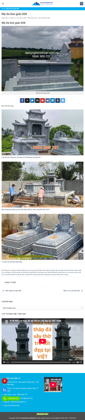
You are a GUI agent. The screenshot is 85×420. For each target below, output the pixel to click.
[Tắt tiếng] (77, 362)
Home (3, 8)
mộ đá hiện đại (25, 272)
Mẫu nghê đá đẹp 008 (13, 291)
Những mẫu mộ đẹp (62, 274)
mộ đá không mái (42, 272)
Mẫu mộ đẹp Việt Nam (67, 270)
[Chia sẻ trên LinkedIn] (52, 100)
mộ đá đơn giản (15, 272)
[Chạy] (4, 362)
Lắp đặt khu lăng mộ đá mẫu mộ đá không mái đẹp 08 (21, 157)
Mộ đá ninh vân (62, 272)
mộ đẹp (27, 274)
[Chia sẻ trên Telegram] (62, 100)
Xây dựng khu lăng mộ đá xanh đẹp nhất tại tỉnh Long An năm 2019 (26, 210)
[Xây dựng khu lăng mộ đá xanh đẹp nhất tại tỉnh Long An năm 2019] (42, 185)
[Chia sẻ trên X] (27, 100)
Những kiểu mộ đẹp (50, 274)
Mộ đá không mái (44, 18)
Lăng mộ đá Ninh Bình (11, 405)
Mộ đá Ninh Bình (53, 272)
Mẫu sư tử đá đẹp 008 (71, 291)
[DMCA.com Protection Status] (42, 414)
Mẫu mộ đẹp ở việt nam (53, 270)
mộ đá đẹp (7, 272)
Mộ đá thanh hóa (12, 274)
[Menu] (3, 3)
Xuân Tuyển (26, 18)
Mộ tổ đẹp (41, 274)
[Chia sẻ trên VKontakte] (47, 100)
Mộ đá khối (33, 272)
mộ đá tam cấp (72, 272)
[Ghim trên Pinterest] (42, 100)
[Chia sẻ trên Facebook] (22, 100)
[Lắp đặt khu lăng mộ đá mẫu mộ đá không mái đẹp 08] (42, 132)
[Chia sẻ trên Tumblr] (57, 100)
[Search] (81, 3)
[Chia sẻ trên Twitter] (32, 100)
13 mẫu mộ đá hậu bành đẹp (12, 262)
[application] (42, 341)
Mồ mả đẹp (33, 274)
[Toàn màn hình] (81, 362)
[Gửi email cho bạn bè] (37, 100)
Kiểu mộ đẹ (42, 270)
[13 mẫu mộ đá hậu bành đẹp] (42, 237)
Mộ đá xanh (21, 274)
